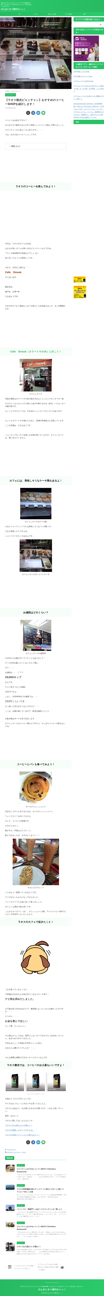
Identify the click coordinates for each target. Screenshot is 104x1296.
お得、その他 (52, 14)
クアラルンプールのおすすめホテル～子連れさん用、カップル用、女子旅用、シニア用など (89, 88)
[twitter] (28, 113)
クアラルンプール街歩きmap (83, 81)
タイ (19, 14)
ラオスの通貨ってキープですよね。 (19, 1130)
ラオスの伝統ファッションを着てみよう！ (22, 1135)
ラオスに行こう (11, 1149)
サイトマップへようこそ (52, 1282)
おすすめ (9, 1152)
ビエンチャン (17, 1152)
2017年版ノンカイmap (81, 71)
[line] (43, 113)
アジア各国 (68, 14)
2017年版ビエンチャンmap (83, 76)
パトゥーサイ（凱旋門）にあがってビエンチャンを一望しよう (39, 1209)
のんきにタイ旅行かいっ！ (13, 9)
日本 (84, 14)
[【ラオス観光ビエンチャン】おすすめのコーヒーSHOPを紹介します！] (38, 113)
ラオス (36, 14)
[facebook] (33, 113)
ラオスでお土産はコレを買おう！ (18, 1125)
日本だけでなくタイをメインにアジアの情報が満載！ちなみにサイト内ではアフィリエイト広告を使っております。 (52, 1286)
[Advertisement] (35, 166)
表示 (18, 146)
